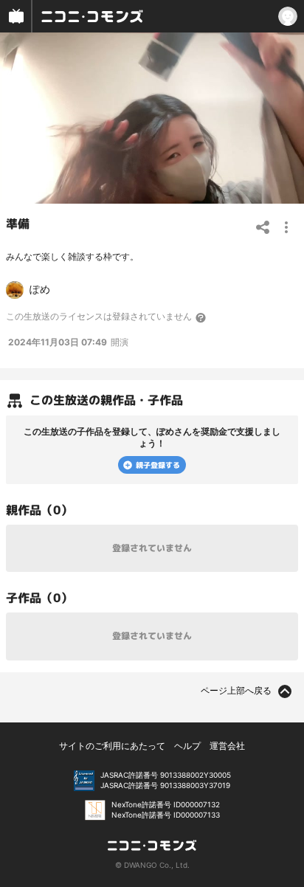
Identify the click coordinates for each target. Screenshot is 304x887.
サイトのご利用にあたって (112, 745)
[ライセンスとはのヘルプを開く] (201, 317)
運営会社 (227, 745)
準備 (18, 223)
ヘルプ (187, 745)
